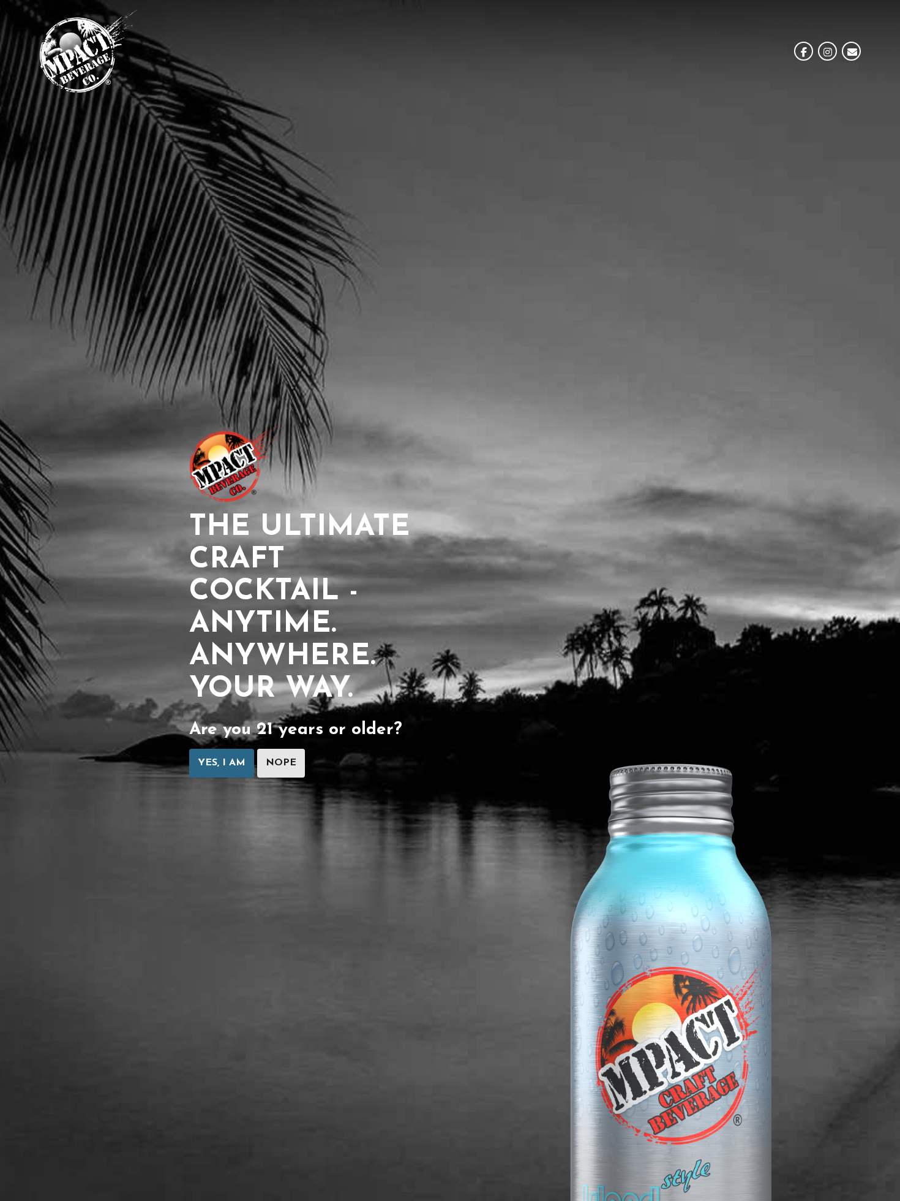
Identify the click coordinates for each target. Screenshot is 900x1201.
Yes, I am (222, 763)
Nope (281, 763)
